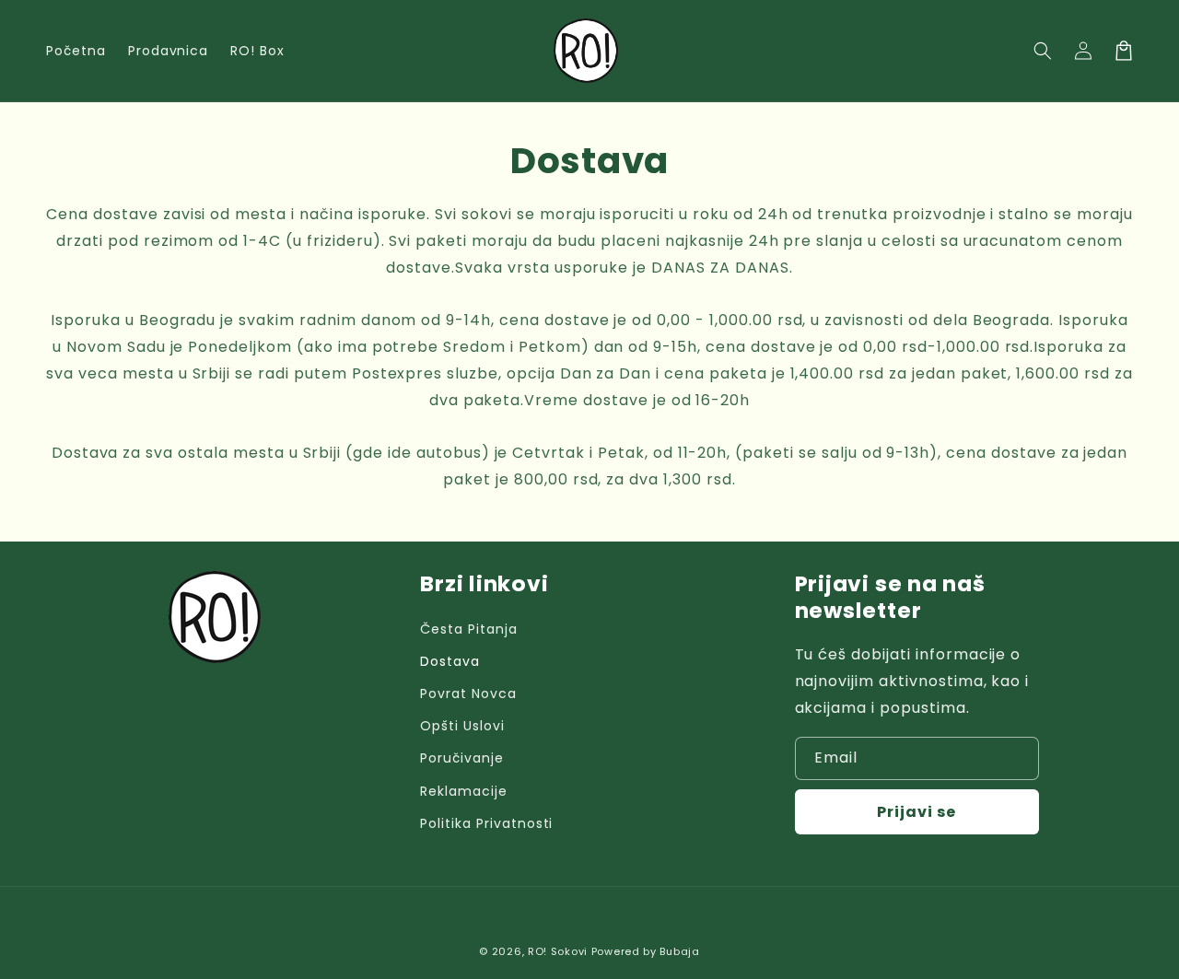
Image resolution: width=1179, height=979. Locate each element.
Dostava (450, 661)
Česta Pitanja (468, 629)
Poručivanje (462, 758)
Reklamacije (464, 791)
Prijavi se (916, 811)
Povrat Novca (468, 693)
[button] (1042, 50)
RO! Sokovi (558, 951)
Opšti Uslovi (462, 726)
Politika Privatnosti (486, 823)
